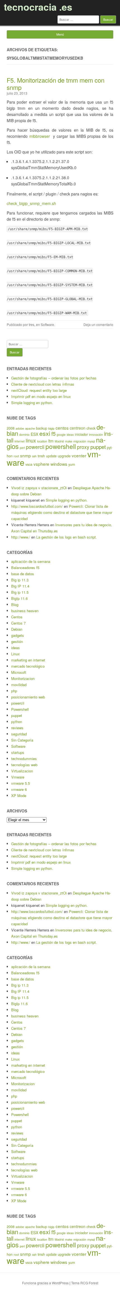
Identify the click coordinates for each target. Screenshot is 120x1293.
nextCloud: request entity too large (39, 390)
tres (31, 324)
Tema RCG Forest (84, 1282)
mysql (91, 441)
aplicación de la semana (30, 561)
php (14, 690)
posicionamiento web (28, 697)
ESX (34, 434)
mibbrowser (40, 136)
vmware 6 (19, 789)
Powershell (20, 709)
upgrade (64, 455)
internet (20, 441)
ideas (70, 434)
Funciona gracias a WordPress (45, 1282)
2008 (11, 428)
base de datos (22, 573)
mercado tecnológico (28, 666)
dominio (24, 434)
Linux (15, 653)
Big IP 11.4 (20, 586)
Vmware (17, 777)
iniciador (81, 434)
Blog (14, 604)
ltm (51, 441)
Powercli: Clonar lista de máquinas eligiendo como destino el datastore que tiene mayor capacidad (61, 512)
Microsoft (18, 672)
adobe (20, 428)
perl (22, 448)
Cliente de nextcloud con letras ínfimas (42, 384)
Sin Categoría (22, 740)
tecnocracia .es (38, 6)
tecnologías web (24, 764)
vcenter (79, 455)
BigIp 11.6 (19, 598)
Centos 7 (18, 623)
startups (17, 752)
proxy (83, 446)
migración (79, 441)
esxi (44, 433)
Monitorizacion (23, 678)
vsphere (41, 464)
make (68, 441)
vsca (28, 464)
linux (31, 440)
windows (59, 464)
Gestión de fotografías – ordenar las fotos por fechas (54, 378)
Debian (16, 629)
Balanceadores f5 (25, 567)
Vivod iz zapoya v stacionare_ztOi (39, 487)
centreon (77, 428)
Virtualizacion (22, 771)
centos (62, 428)
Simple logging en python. (32, 402)
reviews (17, 727)
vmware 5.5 (20, 783)
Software (47, 324)
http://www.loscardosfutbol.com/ (37, 506)
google (61, 434)
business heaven (25, 610)
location (42, 441)
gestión (17, 641)
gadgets (17, 635)
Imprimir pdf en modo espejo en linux (41, 396)
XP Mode (18, 795)
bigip (51, 428)
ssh (34, 456)
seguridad (19, 734)
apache (30, 428)
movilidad (19, 684)
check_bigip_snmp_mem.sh (31, 203)
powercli (35, 446)
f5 (53, 433)
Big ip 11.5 (19, 592)
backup (41, 428)
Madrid (59, 441)
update (51, 455)
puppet (98, 446)
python (16, 721)
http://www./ (20, 537)
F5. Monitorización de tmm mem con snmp (55, 84)
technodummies (24, 758)
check (91, 428)
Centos (17, 616)
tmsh (41, 455)
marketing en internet (28, 660)
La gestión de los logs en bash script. (66, 537)
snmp (25, 455)
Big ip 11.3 (19, 580)
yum (71, 464)
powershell (60, 446)
